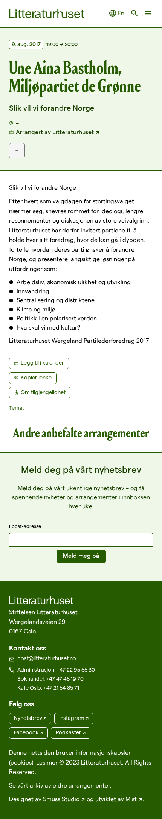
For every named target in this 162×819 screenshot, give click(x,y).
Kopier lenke (36, 378)
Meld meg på (81, 556)
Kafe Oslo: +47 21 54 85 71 (48, 688)
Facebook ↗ (28, 732)
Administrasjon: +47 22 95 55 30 (56, 670)
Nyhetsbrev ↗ (30, 718)
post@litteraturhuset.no (46, 658)
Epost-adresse (25, 526)
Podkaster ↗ (71, 732)
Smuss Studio (61, 799)
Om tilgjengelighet (43, 392)
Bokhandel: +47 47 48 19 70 (50, 679)
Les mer (47, 762)
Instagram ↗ (74, 718)
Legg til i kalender (42, 363)
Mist (131, 799)
